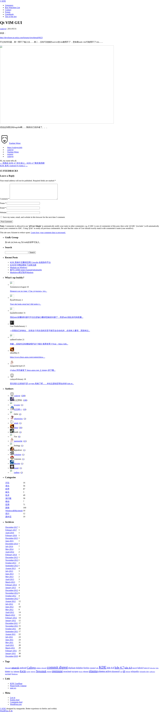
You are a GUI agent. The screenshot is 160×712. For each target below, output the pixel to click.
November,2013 (11, 560)
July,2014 (9, 546)
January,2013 (10, 588)
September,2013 (11, 566)
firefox (86, 667)
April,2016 (9, 533)
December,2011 (11, 623)
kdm (157, 668)
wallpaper (152, 671)
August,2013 (10, 568)
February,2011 (11, 651)
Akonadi (8, 668)
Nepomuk (41, 671)
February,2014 (11, 555)
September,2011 (11, 631)
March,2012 (10, 615)
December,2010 (11, 656)
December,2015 (11, 538)
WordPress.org (16, 704)
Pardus (81, 671)
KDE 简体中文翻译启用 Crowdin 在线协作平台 (30, 262)
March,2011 (10, 648)
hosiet (16, 468)
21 (25, 441)
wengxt (10, 154)
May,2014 (9, 549)
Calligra (31, 667)
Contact (8, 10)
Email (3, 208)
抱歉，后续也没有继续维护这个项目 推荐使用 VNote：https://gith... (39, 344)
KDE (102, 667)
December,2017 (11, 527)
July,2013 (9, 571)
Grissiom (17, 454)
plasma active (104, 671)
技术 (7, 495)
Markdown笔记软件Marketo (21, 272)
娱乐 (7, 492)
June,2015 (9, 541)
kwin (23, 671)
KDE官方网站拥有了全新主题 (23, 265)
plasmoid (116, 671)
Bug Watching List (12, 7)
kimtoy (7, 671)
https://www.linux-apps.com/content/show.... (27, 357)
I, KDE (3, 1)
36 (21, 428)
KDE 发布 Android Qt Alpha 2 (14, 166)
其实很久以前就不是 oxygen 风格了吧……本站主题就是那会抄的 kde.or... (42, 384)
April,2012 (9, 612)
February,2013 (11, 585)
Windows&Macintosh (14, 511)
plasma (93, 671)
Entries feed (14, 700)
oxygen (75, 671)
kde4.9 (141, 668)
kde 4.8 (128, 667)
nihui (16, 428)
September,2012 (11, 599)
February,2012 (11, 618)
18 (25, 409)
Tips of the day (11, 16)
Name (3, 203)
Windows (14, 674)
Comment (4, 199)
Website (3, 212)
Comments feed (16, 702)
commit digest (57, 667)
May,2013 (9, 577)
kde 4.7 (119, 667)
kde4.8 (134, 668)
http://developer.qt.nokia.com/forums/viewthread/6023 (21, 38)
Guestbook (9, 14)
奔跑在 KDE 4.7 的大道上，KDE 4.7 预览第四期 (22, 163)
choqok (43, 668)
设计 (7, 513)
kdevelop (152, 668)
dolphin (79, 668)
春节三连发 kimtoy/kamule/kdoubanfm (26, 270)
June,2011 (9, 640)
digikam (72, 668)
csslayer (10, 150)
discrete (17, 463)
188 (25, 400)
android (23, 668)
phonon (85, 671)
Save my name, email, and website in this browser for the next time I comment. (34, 217)
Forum (7, 12)
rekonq (128, 671)
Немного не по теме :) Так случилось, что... (28, 291)
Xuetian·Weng (14, 143)
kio (12, 671)
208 (23, 396)
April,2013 (9, 579)
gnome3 (93, 668)
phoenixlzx (18, 419)
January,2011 (10, 653)
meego (33, 671)
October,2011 (10, 629)
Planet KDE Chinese (18, 686)
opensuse (57, 671)
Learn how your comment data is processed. (48, 232)
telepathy (135, 671)
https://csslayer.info (14, 147)
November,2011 (11, 626)
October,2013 (10, 563)
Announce (9, 5)
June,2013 (9, 574)
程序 (7, 489)
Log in (12, 698)
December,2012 (11, 590)
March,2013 (10, 582)
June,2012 (9, 607)
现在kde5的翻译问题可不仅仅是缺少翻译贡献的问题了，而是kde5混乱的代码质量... (46, 317)
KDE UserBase (16, 683)
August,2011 (10, 634)
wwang (17, 405)
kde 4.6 (110, 667)
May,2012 (9, 609)
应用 (7, 504)
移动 (7, 501)
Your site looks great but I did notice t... (25, 304)
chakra (38, 668)
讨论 (7, 483)
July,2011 (9, 637)
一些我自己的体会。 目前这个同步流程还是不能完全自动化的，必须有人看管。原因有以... (50, 330)
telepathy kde (144, 671)
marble (28, 671)
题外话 (8, 517)
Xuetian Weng (13, 152)
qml (121, 671)
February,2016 (11, 535)
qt (124, 671)
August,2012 (10, 601)
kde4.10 (147, 668)
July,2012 (9, 604)
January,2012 (10, 620)
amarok (15, 667)
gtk (97, 668)
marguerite (18, 441)
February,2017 (11, 530)
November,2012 (11, 593)
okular (49, 671)
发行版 (8, 498)
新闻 (7, 508)
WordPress (4, 711)
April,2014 (9, 552)
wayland (8, 674)
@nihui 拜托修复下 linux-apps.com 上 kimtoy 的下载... (33, 370)
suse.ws (13, 688)
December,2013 (11, 557)
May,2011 (9, 642)
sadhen (17, 472)
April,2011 (9, 645)
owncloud (67, 671)
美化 (7, 486)
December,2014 (11, 544)
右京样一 (18, 409)
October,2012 (10, 596)
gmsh (16, 423)
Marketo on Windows (18, 267)
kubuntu (17, 671)
